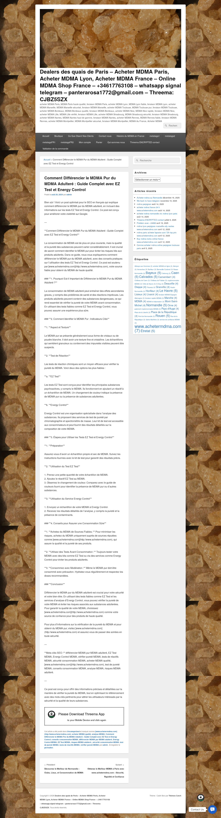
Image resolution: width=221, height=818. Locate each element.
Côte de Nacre (149, 284)
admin (69, 194)
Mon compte (85, 142)
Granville (163, 287)
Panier (99, 142)
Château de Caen (142, 280)
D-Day (160, 284)
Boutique (58, 135)
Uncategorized (73, 731)
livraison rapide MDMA (154, 298)
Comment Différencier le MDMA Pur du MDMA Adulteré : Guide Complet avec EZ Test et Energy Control (80, 737)
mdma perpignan (144, 204)
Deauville (171, 283)
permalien (48, 747)
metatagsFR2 (67, 142)
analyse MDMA (98, 734)
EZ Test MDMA (64, 742)
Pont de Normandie (146, 316)
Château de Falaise (158, 280)
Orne (172, 305)
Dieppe (140, 287)
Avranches (142, 269)
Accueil (45, 135)
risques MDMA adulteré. (81, 742)
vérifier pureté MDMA (90, 744)
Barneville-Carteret (165, 269)
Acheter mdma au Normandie (149, 197)
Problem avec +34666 (146, 223)
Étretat (148, 330)
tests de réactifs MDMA (70, 744)
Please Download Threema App (81, 714)
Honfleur (152, 291)
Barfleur (152, 269)
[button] (212, 809)
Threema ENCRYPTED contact (145, 142)
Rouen (162, 315)
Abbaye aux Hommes (143, 266)
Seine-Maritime (152, 319)
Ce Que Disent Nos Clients (81, 135)
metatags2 (170, 135)
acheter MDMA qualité (81, 734)
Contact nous (105, 135)
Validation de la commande (55, 148)
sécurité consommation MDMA (106, 742)
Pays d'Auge (170, 308)
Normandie (156, 305)
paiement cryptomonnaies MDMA (148, 309)
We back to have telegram (148, 200)
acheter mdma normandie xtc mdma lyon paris (157, 213)
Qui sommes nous (116, 142)
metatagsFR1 (49, 142)
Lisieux (140, 294)
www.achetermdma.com (158, 328)
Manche (170, 298)
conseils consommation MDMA (65, 739)
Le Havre (169, 290)
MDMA (140, 301)
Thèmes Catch (175, 795)
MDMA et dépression (155, 301)
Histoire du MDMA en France (130, 135)
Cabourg (166, 273)
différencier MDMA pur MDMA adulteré (95, 739)
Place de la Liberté (142, 312)
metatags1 (155, 135)
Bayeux (153, 272)
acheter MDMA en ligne (162, 266)
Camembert (166, 277)
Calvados (148, 276)
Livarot (152, 294)
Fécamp (151, 287)
